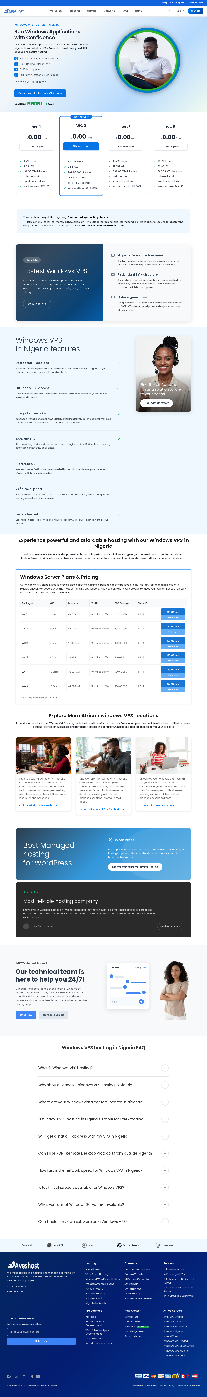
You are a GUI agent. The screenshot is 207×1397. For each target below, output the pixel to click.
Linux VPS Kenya (172, 1336)
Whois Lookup (132, 1293)
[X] (16, 1376)
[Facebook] (9, 1376)
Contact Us (131, 1317)
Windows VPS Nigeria (175, 1350)
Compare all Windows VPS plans (40, 93)
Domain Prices (133, 1288)
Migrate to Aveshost (97, 1303)
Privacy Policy (167, 1385)
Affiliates (90, 1317)
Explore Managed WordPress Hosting (135, 867)
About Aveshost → (18, 1286)
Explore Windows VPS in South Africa (101, 809)
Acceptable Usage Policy (144, 1385)
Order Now (173, 617)
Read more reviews (170, 926)
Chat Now (26, 1015)
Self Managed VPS (174, 1274)
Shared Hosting (94, 1269)
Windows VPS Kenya (175, 1355)
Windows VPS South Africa (178, 1346)
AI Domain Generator (137, 1279)
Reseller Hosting (95, 1293)
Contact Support (53, 1015)
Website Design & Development (95, 1323)
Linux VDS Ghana (173, 1321)
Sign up (195, 11)
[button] (170, 11)
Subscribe (41, 1341)
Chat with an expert (157, 403)
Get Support (177, 2)
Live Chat (136, 1326)
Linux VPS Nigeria (173, 1331)
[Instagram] (31, 1376)
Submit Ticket (132, 1321)
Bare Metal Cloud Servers (178, 1296)
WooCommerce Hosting (99, 1284)
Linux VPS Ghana (173, 1317)
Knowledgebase (134, 1331)
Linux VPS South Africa (176, 1326)
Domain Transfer (134, 1274)
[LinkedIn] (23, 1376)
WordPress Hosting (96, 1274)
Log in (180, 11)
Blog (164, 2)
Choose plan (36, 146)
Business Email (93, 1298)
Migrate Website (95, 1338)
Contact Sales (195, 2)
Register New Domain (137, 1269)
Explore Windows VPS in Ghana (38, 805)
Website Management (98, 1343)
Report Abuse (132, 1336)
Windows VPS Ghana (175, 1341)
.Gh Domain (131, 1284)
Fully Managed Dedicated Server (178, 1280)
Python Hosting (94, 1288)
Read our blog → (17, 1291)
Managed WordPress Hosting (102, 1279)
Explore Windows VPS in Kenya (157, 805)
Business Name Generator (139, 1298)
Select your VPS (37, 303)
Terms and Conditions (188, 1385)
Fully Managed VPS (174, 1269)
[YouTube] (38, 1376)
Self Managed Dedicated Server (178, 1289)
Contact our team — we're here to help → (102, 225)
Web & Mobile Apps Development (97, 1331)
